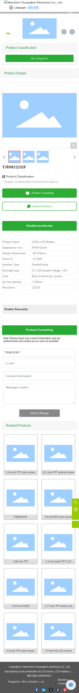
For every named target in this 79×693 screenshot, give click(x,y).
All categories (39, 58)
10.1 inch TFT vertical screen (58, 472)
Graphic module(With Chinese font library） (32, 181)
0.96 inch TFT (20, 561)
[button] (4, 33)
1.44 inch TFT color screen (20, 472)
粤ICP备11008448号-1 (39, 675)
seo (42, 681)
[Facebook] (37, 689)
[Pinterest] (65, 689)
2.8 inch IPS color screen (58, 517)
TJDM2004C (21, 517)
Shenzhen (33, 681)
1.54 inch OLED (20, 606)
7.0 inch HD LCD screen (58, 650)
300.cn (24, 681)
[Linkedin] (44, 689)
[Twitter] (51, 689)
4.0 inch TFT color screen (20, 650)
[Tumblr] (58, 689)
